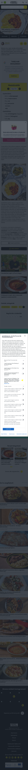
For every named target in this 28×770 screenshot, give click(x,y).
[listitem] (14, 361)
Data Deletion (4, 434)
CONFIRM (8, 429)
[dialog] (14, 385)
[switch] (23, 363)
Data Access (11, 434)
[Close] (25, 336)
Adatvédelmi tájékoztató (22, 434)
